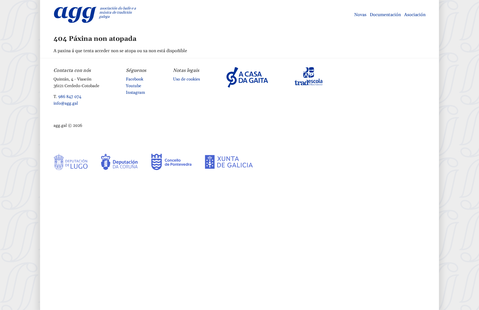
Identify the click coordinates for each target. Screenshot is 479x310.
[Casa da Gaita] (247, 77)
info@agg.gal (65, 103)
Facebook (134, 79)
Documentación (385, 14)
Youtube (133, 86)
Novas (360, 14)
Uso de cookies (186, 79)
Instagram (135, 92)
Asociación (415, 14)
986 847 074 (69, 96)
